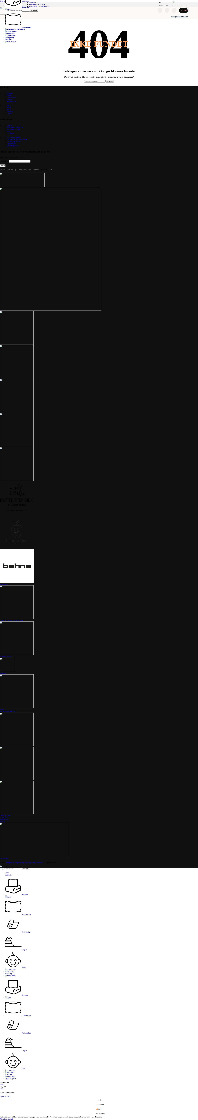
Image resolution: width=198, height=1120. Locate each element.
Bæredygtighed (12, 146)
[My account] (174, 10)
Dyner (9, 95)
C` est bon (3, 818)
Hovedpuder (11, 97)
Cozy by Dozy (5, 816)
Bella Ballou (4, 820)
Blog (8, 131)
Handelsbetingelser (14, 137)
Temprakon (4, 584)
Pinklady (10, 112)
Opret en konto (5, 1096)
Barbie (2, 822)
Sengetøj (10, 93)
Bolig (9, 109)
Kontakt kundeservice (15, 127)
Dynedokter (11, 144)
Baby (9, 105)
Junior (9, 107)
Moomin (3, 673)
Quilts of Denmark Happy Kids (11, 620)
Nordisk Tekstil (5, 656)
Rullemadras (11, 101)
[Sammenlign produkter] (160, 10)
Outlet (9, 114)
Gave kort (10, 134)
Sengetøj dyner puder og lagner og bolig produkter (24, 863)
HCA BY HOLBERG (8, 711)
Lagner (9, 99)
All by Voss (4, 859)
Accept (10, 1119)
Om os (9, 125)
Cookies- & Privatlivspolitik (17, 139)
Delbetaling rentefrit (14, 142)
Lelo (1, 709)
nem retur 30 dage (13, 129)
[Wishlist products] (167, 10)
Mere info (4, 1119)
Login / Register (10, 1079)
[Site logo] (3, 14)
